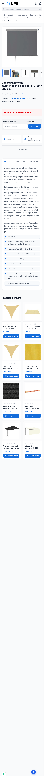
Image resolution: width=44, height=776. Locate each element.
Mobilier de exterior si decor (13, 18)
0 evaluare (22, 94)
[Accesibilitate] (33, 772)
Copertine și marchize (34, 18)
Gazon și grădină (35, 15)
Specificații (20, 161)
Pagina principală (7, 15)
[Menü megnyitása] (3, 3)
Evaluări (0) (34, 161)
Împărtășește (23, 149)
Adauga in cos (12, 336)
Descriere (7, 161)
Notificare (34, 126)
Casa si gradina (21, 15)
